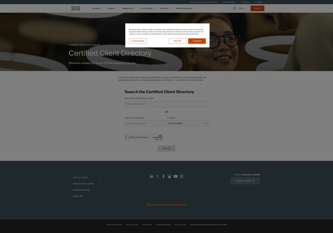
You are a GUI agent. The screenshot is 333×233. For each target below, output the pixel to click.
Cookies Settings (137, 41)
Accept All (197, 41)
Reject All (177, 41)
